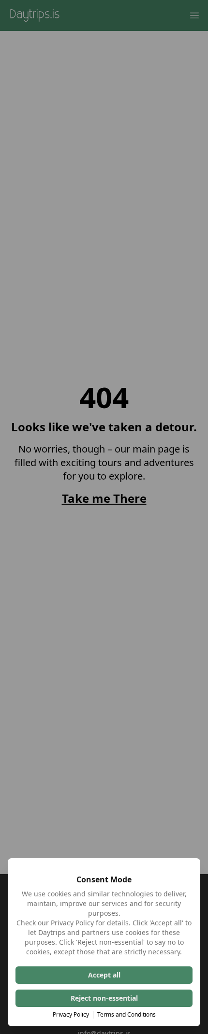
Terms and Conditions (126, 1015)
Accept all (104, 974)
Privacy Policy (71, 1015)
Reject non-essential (104, 998)
